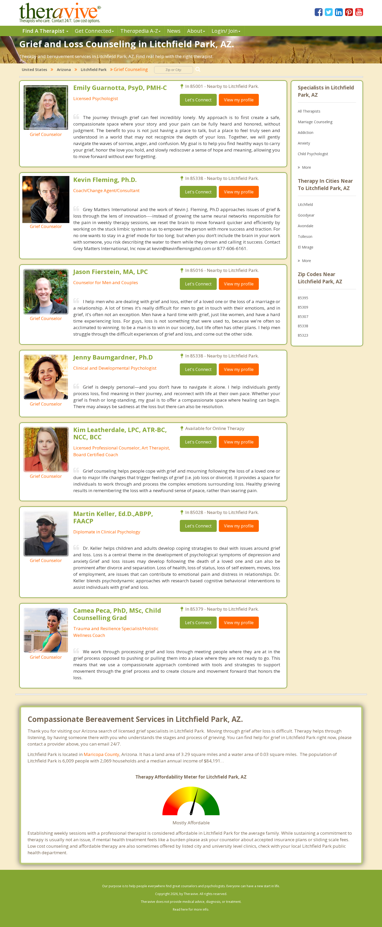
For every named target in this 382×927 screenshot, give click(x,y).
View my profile (239, 100)
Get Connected (93, 30)
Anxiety (304, 143)
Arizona (64, 69)
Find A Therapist (44, 30)
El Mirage (305, 247)
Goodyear (306, 215)
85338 (303, 325)
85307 (303, 316)
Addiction (305, 132)
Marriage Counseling (315, 121)
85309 (303, 307)
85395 (303, 297)
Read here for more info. (191, 909)
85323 (303, 335)
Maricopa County (101, 754)
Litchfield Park (94, 69)
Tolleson (305, 236)
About (194, 30)
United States (34, 69)
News (174, 30)
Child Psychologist (313, 153)
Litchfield (305, 204)
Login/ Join (225, 30)
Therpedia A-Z (139, 30)
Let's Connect (198, 100)
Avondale (305, 225)
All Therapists (309, 111)
